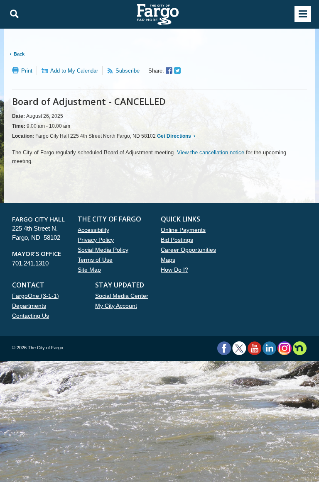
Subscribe (127, 71)
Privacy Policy (96, 239)
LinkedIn (269, 348)
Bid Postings (177, 239)
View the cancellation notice (210, 152)
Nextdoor (300, 348)
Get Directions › (175, 136)
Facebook (224, 348)
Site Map (89, 269)
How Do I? (174, 269)
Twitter (239, 348)
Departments (29, 305)
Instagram (284, 348)
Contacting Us (30, 315)
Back (19, 53)
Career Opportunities (188, 249)
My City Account (116, 305)
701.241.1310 (30, 263)
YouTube (254, 348)
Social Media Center (121, 295)
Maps (168, 259)
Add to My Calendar (74, 71)
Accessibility (93, 229)
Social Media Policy (103, 249)
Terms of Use (95, 259)
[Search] (12, 14)
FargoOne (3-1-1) (35, 295)
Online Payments (183, 229)
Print (26, 71)
